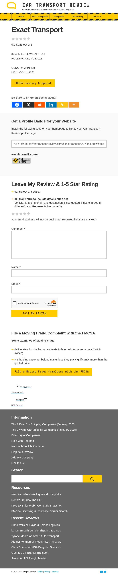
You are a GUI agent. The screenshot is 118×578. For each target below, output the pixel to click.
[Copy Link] (62, 105)
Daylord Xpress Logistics (44, 525)
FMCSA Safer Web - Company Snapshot (36, 505)
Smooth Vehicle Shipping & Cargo (40, 530)
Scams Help (78, 17)
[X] (28, 105)
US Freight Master (35, 558)
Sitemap (55, 572)
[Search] (92, 478)
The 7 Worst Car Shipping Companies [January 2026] (44, 429)
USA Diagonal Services (46, 547)
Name (16, 267)
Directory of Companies (25, 435)
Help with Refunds (22, 440)
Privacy (47, 572)
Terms (40, 572)
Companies (59, 17)
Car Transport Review (56, 5)
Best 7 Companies (40, 17)
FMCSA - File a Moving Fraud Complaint (36, 494)
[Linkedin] (51, 105)
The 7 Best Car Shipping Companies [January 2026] (43, 424)
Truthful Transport (37, 552)
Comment (18, 228)
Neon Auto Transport (48, 541)
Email (15, 283)
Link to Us (97, 17)
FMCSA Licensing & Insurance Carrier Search (39, 511)
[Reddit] (39, 105)
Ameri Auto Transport (46, 536)
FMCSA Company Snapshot (33, 83)
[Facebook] (17, 105)
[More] (74, 105)
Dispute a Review (22, 452)
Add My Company (22, 457)
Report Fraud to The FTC (26, 500)
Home (21, 17)
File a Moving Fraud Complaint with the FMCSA (51, 371)
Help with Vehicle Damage (27, 446)
